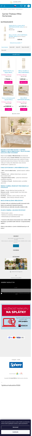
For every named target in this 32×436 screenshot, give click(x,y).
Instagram (14, 359)
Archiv (16, 245)
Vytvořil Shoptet (12, 373)
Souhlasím (15, 432)
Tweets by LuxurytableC (16, 278)
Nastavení (15, 427)
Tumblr (18, 359)
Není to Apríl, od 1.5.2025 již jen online (16, 238)
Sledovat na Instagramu (17, 271)
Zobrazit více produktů (15, 42)
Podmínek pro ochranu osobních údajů (22, 293)
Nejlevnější (12, 47)
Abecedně (3, 50)
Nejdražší (18, 47)
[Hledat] (1, 5)
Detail (9, 109)
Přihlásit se (16, 297)
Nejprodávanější (25, 47)
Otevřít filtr (16, 54)
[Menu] (28, 5)
